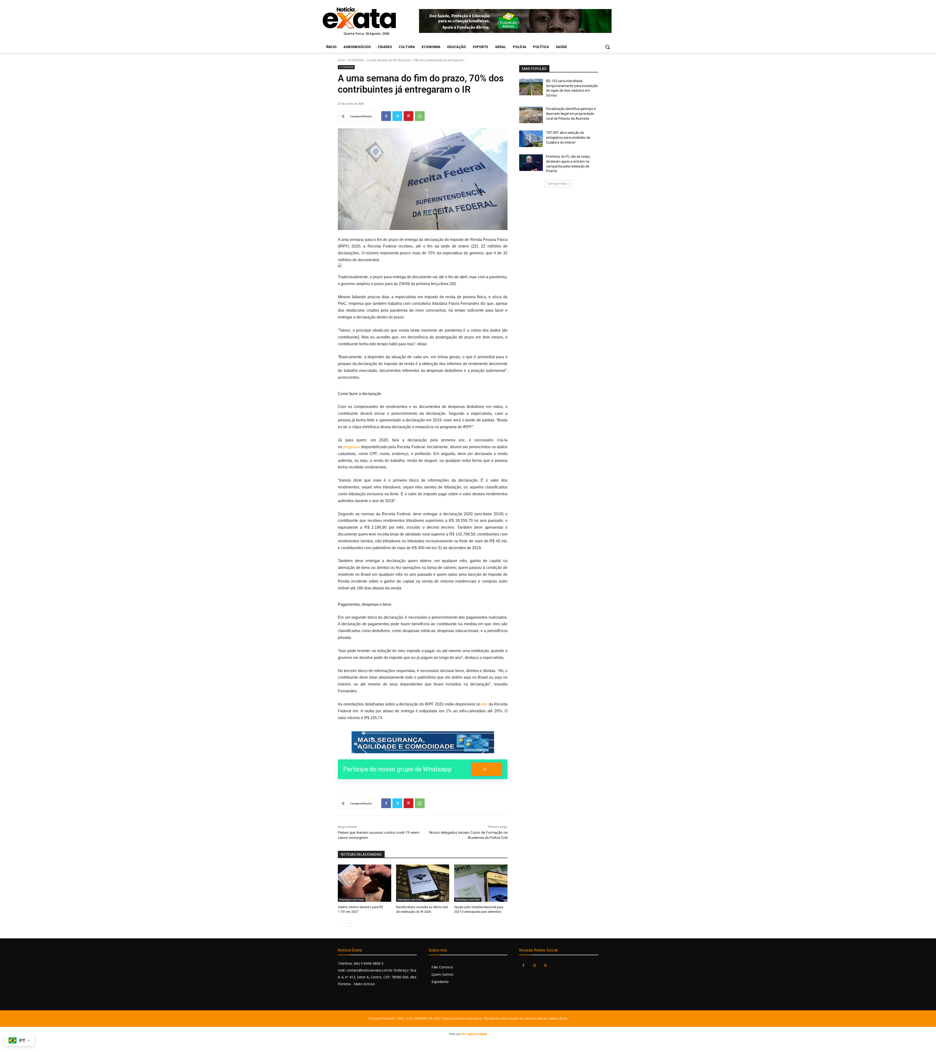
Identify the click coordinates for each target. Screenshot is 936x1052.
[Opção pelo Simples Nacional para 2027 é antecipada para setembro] (480, 883)
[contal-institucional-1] (422, 742)
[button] (607, 47)
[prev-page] (341, 923)
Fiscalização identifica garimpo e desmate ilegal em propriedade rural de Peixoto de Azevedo (571, 113)
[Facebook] (386, 116)
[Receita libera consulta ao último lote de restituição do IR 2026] (422, 883)
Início (341, 60)
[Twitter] (397, 116)
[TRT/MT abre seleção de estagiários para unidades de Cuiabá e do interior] (531, 138)
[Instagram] (534, 965)
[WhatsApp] (420, 116)
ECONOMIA (356, 60)
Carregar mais (557, 183)
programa (351, 447)
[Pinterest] (408, 116)
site (484, 704)
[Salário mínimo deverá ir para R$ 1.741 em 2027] (364, 883)
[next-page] (349, 923)
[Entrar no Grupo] (486, 769)
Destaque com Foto (351, 899)
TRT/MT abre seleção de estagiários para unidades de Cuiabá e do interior (568, 137)
